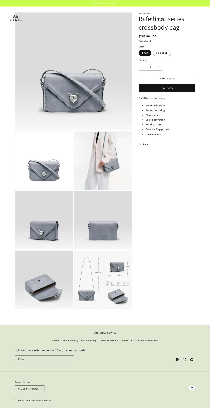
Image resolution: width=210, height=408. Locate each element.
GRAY (145, 52)
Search (56, 340)
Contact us (126, 340)
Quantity (143, 60)
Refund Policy (88, 340)
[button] (171, 18)
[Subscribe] (70, 359)
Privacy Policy (70, 340)
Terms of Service (109, 340)
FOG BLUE (162, 52)
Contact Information (147, 340)
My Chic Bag (27, 400)
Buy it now (167, 87)
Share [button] (145, 144)
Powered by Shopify (42, 400)
